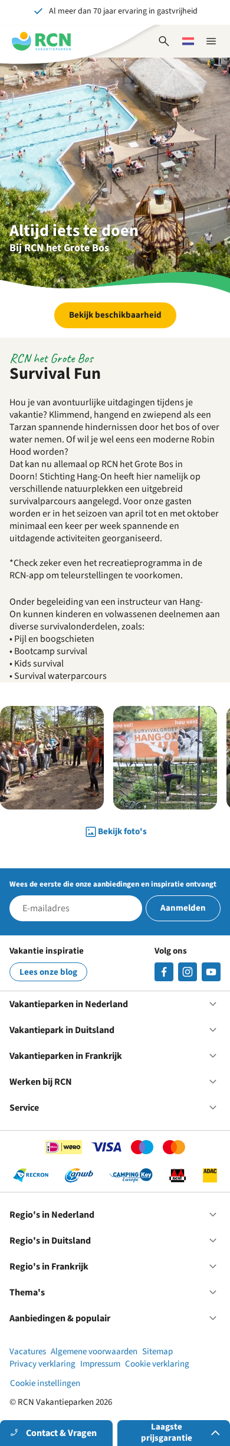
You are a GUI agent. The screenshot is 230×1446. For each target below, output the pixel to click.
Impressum (100, 1364)
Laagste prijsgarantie (166, 1432)
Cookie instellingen (45, 1383)
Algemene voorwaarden (94, 1351)
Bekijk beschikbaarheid (115, 315)
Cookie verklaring (157, 1364)
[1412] (211, 971)
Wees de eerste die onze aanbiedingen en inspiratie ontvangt (112, 884)
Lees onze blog (48, 972)
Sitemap (157, 1351)
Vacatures (27, 1351)
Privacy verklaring (42, 1364)
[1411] (164, 971)
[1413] (187, 971)
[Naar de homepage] (41, 41)
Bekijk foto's (122, 831)
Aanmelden (183, 908)
